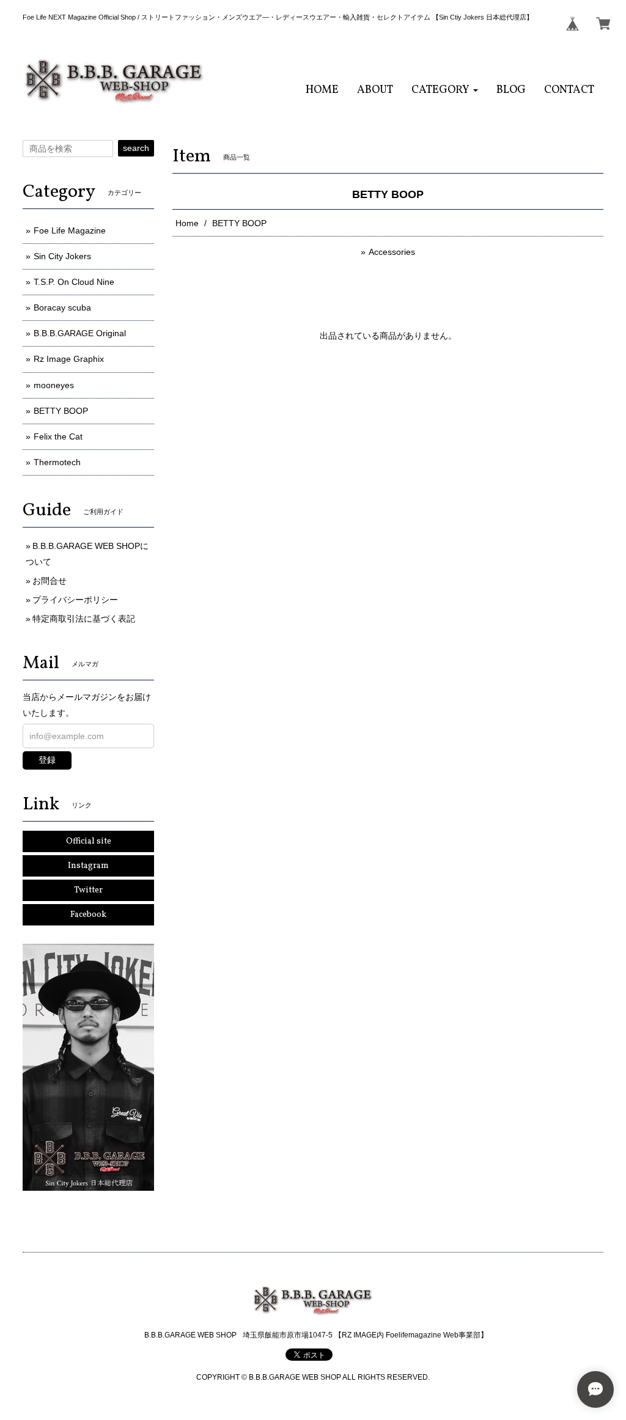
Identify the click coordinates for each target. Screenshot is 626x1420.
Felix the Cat (58, 436)
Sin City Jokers (62, 256)
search (136, 148)
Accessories (392, 252)
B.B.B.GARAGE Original (80, 333)
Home (187, 223)
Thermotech (57, 462)
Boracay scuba (62, 307)
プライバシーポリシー (75, 600)
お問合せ (49, 581)
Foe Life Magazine (70, 230)
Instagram (88, 866)
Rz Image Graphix (69, 359)
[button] (444, 90)
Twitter (88, 890)
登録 (47, 760)
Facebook (88, 915)
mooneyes (54, 385)
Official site (88, 841)
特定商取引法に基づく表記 (83, 619)
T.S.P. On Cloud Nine (74, 282)
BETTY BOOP (61, 411)
